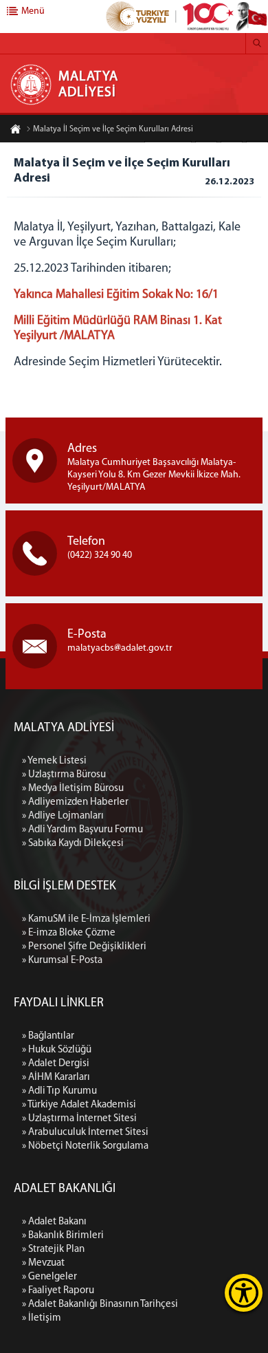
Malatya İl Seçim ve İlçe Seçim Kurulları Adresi (113, 129)
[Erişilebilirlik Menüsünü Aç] (244, 1293)
